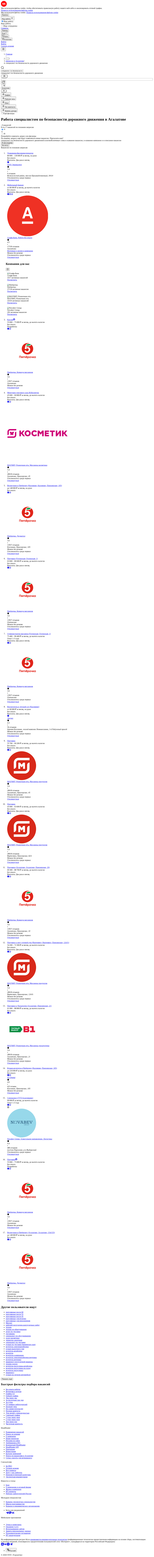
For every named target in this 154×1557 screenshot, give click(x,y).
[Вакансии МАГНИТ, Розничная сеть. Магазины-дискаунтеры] (79, 1029)
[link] (5, 36)
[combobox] (12, 71)
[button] (3, 42)
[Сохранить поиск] (3, 83)
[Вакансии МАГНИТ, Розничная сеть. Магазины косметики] (79, 433)
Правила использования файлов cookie (42, 13)
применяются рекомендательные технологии (48, 1539)
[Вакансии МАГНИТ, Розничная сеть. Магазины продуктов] (79, 766)
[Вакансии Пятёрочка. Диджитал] (79, 514)
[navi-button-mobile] (3, 49)
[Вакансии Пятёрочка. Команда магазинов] (79, 350)
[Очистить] (4, 76)
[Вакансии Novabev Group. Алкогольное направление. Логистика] (79, 1123)
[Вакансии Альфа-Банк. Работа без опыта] (79, 216)
